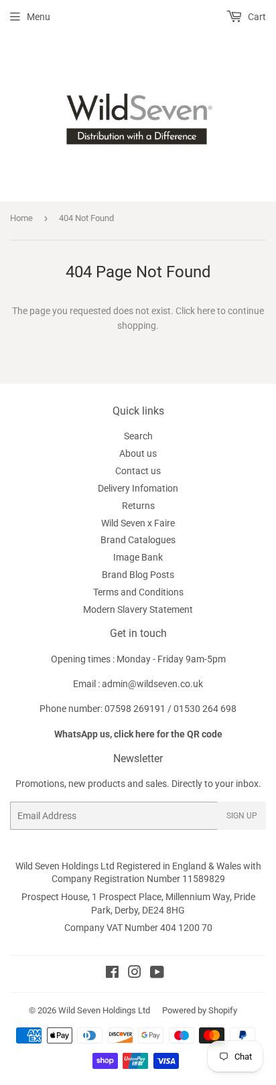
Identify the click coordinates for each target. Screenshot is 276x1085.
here (206, 310)
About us (138, 453)
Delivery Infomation (138, 488)
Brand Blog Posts (138, 574)
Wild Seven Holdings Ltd (104, 1010)
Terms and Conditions (138, 592)
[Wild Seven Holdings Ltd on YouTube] (157, 973)
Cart (256, 16)
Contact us (138, 470)
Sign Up (241, 815)
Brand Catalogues (138, 539)
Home (21, 218)
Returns (138, 505)
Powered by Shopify (199, 1010)
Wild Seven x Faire (138, 523)
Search (138, 436)
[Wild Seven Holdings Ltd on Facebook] (112, 973)
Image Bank (138, 557)
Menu (38, 16)
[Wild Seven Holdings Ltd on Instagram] (134, 973)
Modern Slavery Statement (138, 609)
